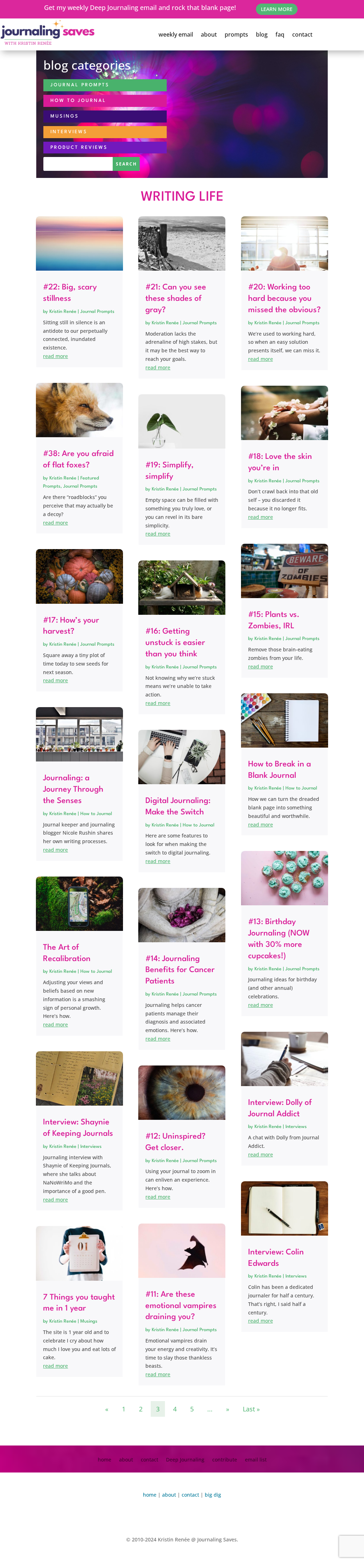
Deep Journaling (185, 1460)
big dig (213, 1494)
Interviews (91, 1146)
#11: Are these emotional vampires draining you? (180, 1306)
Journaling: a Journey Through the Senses (73, 789)
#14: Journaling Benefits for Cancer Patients (180, 970)
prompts (236, 34)
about (209, 34)
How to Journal (96, 814)
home (104, 1460)
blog (262, 34)
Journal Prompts (97, 311)
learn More (277, 9)
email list (256, 1460)
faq (279, 34)
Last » (251, 1409)
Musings (88, 1321)
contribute (224, 1460)
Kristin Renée (62, 311)
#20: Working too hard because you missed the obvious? (284, 298)
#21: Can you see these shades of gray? (175, 298)
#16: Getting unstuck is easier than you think (175, 643)
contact (302, 34)
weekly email (176, 34)
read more (55, 356)
